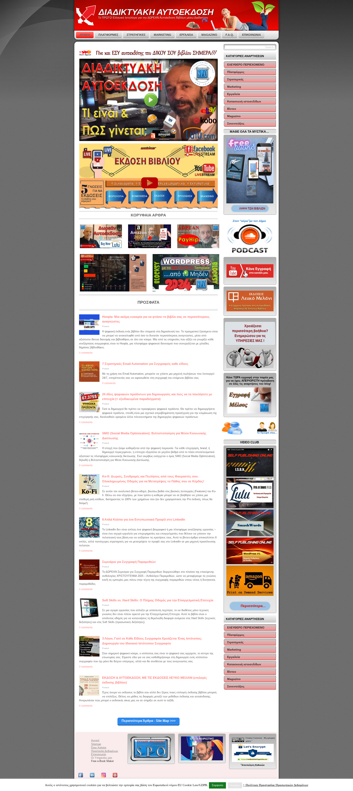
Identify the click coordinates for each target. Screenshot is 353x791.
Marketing (234, 86)
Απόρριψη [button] (235, 785)
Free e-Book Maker (102, 761)
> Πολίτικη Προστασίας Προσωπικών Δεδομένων (275, 785)
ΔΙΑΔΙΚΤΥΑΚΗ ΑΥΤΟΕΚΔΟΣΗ (156, 12)
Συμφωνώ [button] (217, 785)
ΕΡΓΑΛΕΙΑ (186, 34)
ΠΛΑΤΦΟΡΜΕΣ (108, 34)
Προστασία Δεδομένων (104, 751)
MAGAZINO (209, 34)
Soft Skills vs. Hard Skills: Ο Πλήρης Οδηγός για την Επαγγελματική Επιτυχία (157, 600)
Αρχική (95, 740)
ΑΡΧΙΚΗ (84, 34)
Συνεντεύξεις (235, 123)
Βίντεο (231, 108)
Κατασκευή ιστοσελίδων (244, 101)
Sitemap (96, 744)
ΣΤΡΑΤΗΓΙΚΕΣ (136, 34)
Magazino (234, 116)
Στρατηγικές (235, 79)
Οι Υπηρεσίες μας (101, 757)
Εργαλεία (233, 94)
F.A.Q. (230, 34)
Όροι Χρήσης (98, 747)
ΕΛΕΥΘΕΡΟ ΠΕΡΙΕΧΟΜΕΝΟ (245, 64)
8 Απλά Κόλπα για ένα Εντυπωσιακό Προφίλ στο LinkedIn (143, 519)
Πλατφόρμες (235, 72)
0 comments (86, 352)
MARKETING (162, 34)
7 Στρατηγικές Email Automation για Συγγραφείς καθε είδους (145, 363)
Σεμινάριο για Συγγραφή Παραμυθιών (129, 562)
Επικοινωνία (251, 34)
